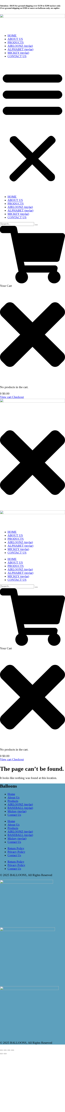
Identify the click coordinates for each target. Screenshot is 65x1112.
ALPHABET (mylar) (20, 49)
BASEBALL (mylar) (20, 808)
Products (13, 801)
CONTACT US (17, 56)
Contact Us (14, 814)
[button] (32, 126)
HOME (12, 35)
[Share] (8, 1050)
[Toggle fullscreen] (5, 1050)
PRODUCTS (16, 42)
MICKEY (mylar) (18, 52)
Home (11, 794)
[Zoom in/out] (1, 1050)
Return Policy (16, 848)
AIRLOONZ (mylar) (20, 46)
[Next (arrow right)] (5, 1053)
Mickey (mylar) (17, 811)
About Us (13, 797)
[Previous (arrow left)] (1, 1053)
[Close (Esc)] (12, 1050)
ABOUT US (15, 39)
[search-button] (36, 224)
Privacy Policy (16, 851)
